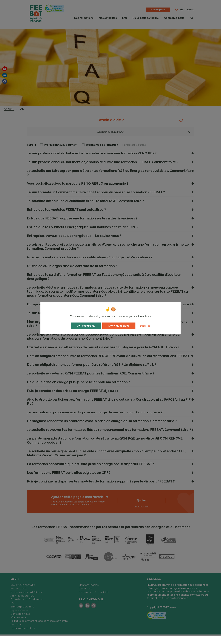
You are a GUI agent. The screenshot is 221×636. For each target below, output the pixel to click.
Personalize (144, 326)
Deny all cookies (118, 325)
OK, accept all (86, 325)
